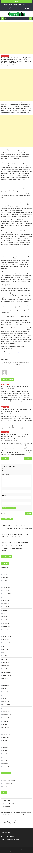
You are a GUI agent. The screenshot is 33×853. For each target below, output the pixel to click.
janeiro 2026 (5, 590)
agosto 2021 (5, 737)
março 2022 (5, 727)
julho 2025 (5, 610)
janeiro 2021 (5, 760)
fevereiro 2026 (6, 587)
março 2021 (5, 754)
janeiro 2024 (5, 669)
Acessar (4, 797)
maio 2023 (5, 695)
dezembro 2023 (6, 672)
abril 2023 (4, 698)
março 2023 (5, 701)
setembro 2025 (6, 603)
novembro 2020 (6, 763)
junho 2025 (5, 613)
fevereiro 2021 (6, 757)
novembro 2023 (6, 675)
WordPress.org (6, 806)
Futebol (21, 8)
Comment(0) (20, 65)
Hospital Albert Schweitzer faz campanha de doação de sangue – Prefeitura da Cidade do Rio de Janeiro (17, 541)
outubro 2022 (5, 718)
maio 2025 (5, 616)
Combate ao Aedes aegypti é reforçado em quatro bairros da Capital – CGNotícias (6, 458)
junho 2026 (5, 574)
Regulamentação (13, 8)
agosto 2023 (5, 685)
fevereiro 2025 (6, 626)
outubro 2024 (6, 639)
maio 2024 (5, 656)
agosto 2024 (5, 646)
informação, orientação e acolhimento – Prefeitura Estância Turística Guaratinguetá (16, 536)
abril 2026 (4, 581)
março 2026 (5, 584)
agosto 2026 (5, 567)
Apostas (6, 8)
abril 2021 (4, 750)
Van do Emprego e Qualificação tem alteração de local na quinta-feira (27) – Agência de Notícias (17, 524)
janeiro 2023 (5, 708)
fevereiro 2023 (6, 705)
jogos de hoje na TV (11, 836)
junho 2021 (5, 744)
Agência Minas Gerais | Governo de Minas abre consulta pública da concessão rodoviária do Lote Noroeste (15, 436)
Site (3, 501)
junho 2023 (5, 692)
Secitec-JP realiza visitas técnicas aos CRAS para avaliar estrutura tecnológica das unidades (17, 530)
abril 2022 (4, 724)
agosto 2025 (5, 607)
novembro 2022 (6, 714)
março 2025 (5, 623)
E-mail (4, 495)
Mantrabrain (25, 849)
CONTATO (27, 8)
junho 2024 (5, 652)
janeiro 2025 (5, 630)
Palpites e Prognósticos (8, 780)
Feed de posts (6, 800)
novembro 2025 (6, 597)
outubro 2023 (5, 678)
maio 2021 (5, 747)
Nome (3, 489)
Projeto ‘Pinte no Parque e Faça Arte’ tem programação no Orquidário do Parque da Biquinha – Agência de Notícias (17, 548)
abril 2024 (4, 659)
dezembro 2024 (6, 633)
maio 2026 (5, 577)
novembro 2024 (6, 636)
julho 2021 (4, 741)
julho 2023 (5, 688)
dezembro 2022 (6, 711)
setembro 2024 (6, 643)
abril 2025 (4, 620)
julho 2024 (5, 649)
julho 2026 (5, 571)
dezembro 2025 (6, 594)
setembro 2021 (6, 734)
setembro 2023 (6, 682)
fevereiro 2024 (6, 665)
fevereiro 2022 (6, 731)
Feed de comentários (8, 803)
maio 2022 (5, 721)
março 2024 (5, 662)
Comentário (6, 474)
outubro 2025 (5, 600)
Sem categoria (4, 56)
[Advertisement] (16, 38)
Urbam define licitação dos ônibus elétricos (16, 386)
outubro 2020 (5, 767)
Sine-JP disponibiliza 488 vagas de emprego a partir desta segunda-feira (16, 410)
